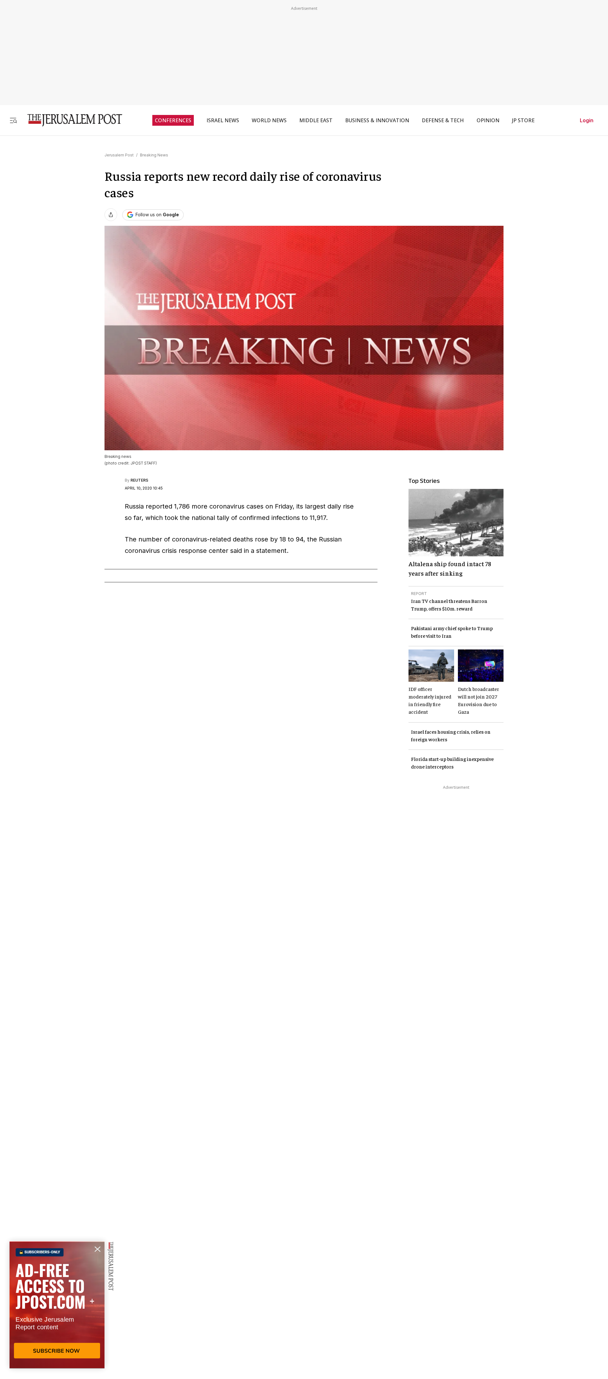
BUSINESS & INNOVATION (377, 120)
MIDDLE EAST (315, 120)
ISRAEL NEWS (222, 120)
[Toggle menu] (13, 120)
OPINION (488, 120)
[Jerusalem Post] (70, 120)
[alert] (57, 1306)
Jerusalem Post (119, 155)
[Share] (110, 214)
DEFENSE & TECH (443, 120)
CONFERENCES (173, 120)
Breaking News (154, 155)
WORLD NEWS (269, 120)
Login (586, 120)
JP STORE (523, 120)
